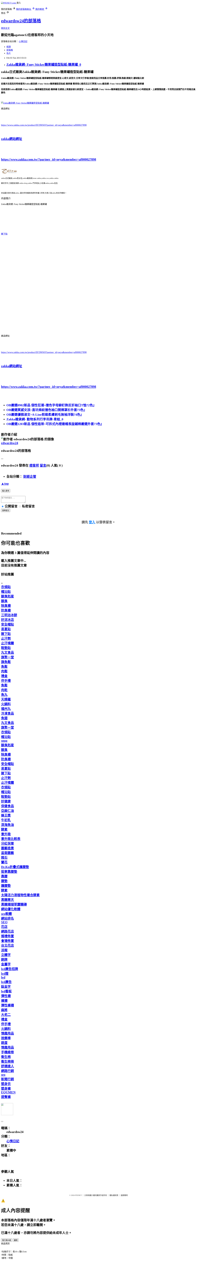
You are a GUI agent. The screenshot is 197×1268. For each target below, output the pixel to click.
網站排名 (7, 918)
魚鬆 (4, 666)
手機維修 (7, 1052)
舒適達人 (7, 1066)
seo (3, 1074)
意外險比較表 (10, 839)
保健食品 (7, 806)
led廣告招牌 (9, 969)
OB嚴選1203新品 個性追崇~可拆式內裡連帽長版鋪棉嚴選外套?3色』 (55, 424)
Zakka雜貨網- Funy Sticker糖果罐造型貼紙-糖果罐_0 (43, 64)
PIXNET (78, 1195)
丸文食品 (7, 652)
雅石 (4, 857)
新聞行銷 (7, 1079)
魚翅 (4, 718)
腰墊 (4, 881)
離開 (15, 1240)
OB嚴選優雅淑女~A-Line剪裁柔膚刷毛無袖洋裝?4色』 (44, 414)
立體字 (6, 955)
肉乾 (4, 690)
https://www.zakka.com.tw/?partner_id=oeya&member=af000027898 (48, 159)
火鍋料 (6, 704)
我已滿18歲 (6, 1240)
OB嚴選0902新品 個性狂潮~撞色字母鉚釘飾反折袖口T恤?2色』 (51, 405)
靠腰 (4, 876)
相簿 (8, 47)
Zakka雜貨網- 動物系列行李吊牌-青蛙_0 (34, 419)
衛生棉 (6, 1057)
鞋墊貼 (6, 648)
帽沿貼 (6, 591)
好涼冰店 (7, 619)
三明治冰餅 (9, 615)
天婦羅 (6, 699)
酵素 (4, 829)
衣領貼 (6, 587)
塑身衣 (6, 1084)
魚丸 (4, 694)
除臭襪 (6, 605)
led (3, 977)
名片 (8, 53)
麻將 (4, 1010)
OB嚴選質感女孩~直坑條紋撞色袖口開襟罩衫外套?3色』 (46, 410)
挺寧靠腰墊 (9, 871)
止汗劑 (6, 638)
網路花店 (7, 931)
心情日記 (23, 41)
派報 (4, 950)
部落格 (9, 50)
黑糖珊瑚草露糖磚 (14, 904)
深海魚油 (7, 825)
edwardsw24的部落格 (21, 20)
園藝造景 (7, 848)
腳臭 (4, 601)
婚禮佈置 (7, 936)
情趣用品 (7, 1033)
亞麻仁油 (7, 810)
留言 (43, 465)
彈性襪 (6, 996)
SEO (4, 922)
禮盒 (4, 676)
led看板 (6, 991)
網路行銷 (7, 1071)
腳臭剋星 (7, 596)
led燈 (4, 973)
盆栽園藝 (7, 853)
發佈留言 (5, 510)
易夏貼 (6, 629)
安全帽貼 (7, 624)
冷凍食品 (7, 713)
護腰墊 (6, 885)
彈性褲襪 (7, 1005)
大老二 (6, 1014)
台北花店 (7, 945)
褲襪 (4, 1000)
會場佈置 (7, 941)
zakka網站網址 (11, 139)
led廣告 (6, 982)
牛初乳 (6, 820)
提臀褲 (6, 1097)
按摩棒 (6, 1038)
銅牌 (4, 959)
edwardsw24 (9, 443)
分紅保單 (7, 843)
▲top (5, 483)
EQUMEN (8, 1092)
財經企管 (29, 476)
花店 (4, 926)
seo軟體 (6, 914)
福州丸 (6, 708)
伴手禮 (6, 680)
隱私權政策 (113, 1195)
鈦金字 (6, 986)
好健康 (6, 801)
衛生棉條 (7, 1061)
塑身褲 (6, 1088)
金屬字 (6, 964)
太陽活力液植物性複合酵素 (20, 895)
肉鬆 (4, 671)
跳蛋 (4, 1043)
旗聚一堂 (7, 657)
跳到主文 (5, 28)
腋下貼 (4, 234)
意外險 (6, 834)
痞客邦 (34, 465)
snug (4, 740)
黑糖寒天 (7, 899)
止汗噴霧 (7, 643)
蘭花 (4, 862)
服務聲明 (124, 1195)
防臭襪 (6, 610)
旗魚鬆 (6, 662)
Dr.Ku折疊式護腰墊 (15, 867)
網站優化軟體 (10, 909)
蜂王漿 (6, 815)
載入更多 (5, 491)
